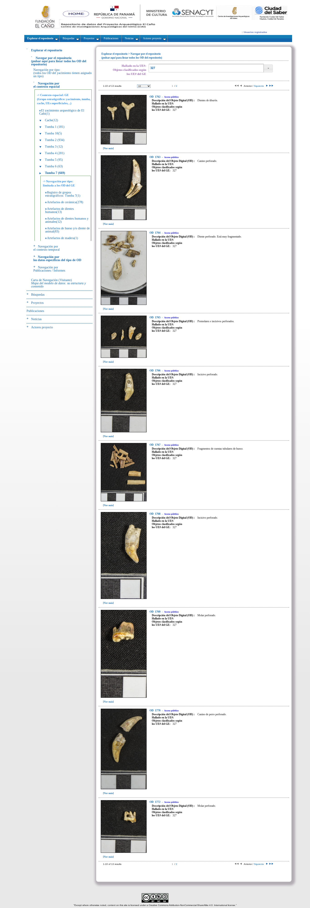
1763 (155, 157)
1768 (155, 513)
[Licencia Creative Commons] (155, 902)
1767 (155, 444)
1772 (155, 802)
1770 (155, 710)
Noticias (36, 319)
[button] (268, 68)
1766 (155, 370)
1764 (155, 232)
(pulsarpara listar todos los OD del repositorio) (58, 61)
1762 (155, 96)
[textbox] (206, 68)
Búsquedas (37, 294)
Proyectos (37, 302)
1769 (155, 611)
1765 (155, 317)
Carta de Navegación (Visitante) (58, 283)
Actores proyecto (42, 327)
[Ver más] (108, 148)
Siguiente (259, 86)
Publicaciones (35, 311)
